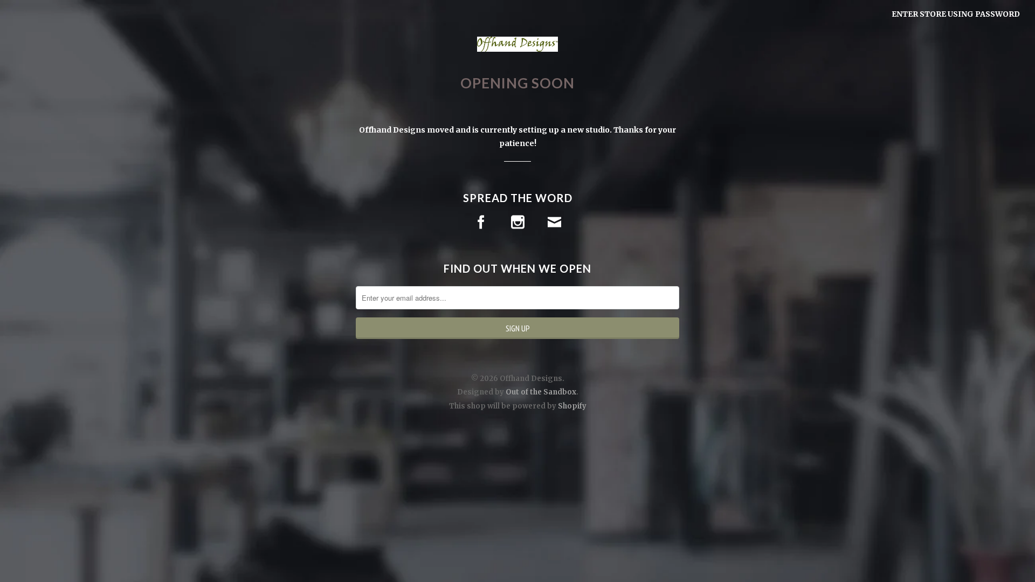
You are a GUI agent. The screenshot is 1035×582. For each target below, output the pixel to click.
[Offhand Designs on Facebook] (481, 222)
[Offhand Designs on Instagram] (518, 222)
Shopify (572, 406)
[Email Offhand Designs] (554, 222)
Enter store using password (956, 14)
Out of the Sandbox (541, 392)
